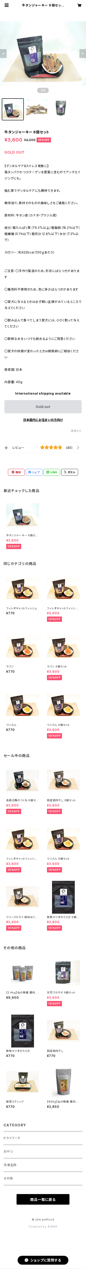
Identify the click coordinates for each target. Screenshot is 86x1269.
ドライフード (12, 1138)
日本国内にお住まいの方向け (43, 420)
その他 (8, 1178)
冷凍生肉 (10, 1165)
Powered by (38, 1226)
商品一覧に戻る (43, 1199)
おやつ (8, 1151)
